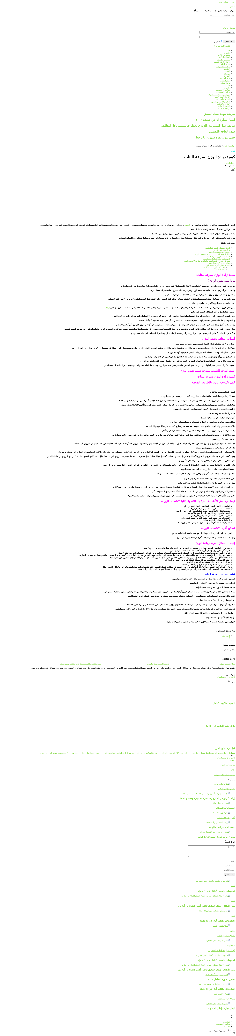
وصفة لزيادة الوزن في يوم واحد (50, 753)
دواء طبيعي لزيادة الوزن (202, 753)
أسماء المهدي (229, 163)
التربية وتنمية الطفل (222, 97)
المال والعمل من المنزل (220, 101)
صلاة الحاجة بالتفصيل (222, 131)
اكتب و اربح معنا (223, 60)
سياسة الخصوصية (223, 67)
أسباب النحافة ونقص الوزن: (219, 252)
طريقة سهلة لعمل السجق (219, 113)
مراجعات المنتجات (222, 108)
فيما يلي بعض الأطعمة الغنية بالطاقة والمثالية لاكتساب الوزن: (206, 261)
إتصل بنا (227, 53)
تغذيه (225, 146)
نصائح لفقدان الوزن (227, 664)
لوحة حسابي (225, 83)
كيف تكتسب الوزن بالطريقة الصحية (216, 259)
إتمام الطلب (225, 81)
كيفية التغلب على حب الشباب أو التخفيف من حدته (80, 664)
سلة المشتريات (224, 78)
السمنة (187, 225)
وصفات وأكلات (224, 55)
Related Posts (220, 270)
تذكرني (217, 41)
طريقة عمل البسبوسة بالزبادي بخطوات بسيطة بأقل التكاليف (198, 125)
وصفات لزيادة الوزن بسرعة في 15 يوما (78, 753)
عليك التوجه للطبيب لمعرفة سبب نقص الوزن (212, 254)
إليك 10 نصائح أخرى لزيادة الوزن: (217, 265)
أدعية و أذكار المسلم (222, 62)
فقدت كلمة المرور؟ (222, 46)
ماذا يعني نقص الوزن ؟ (221, 250)
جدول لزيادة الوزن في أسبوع (223, 753)
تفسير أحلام (225, 64)
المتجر (227, 71)
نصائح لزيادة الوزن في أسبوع (106, 753)
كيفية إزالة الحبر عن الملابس (157, 664)
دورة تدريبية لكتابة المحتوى (219, 94)
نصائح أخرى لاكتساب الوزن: (219, 263)
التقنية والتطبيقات (223, 106)
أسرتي (232, 6)
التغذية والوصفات (223, 99)
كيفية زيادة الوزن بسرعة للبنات (218, 256)
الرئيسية (226, 69)
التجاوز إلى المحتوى (227, 2)
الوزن (107, 307)
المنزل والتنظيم (223, 104)
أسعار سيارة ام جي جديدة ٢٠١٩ (215, 119)
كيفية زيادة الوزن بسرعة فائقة (161, 753)
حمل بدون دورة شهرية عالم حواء (215, 137)
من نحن (227, 50)
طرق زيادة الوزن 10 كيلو (183, 753)
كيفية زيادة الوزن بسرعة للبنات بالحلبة (133, 753)
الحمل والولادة (224, 57)
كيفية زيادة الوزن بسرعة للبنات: (218, 248)
